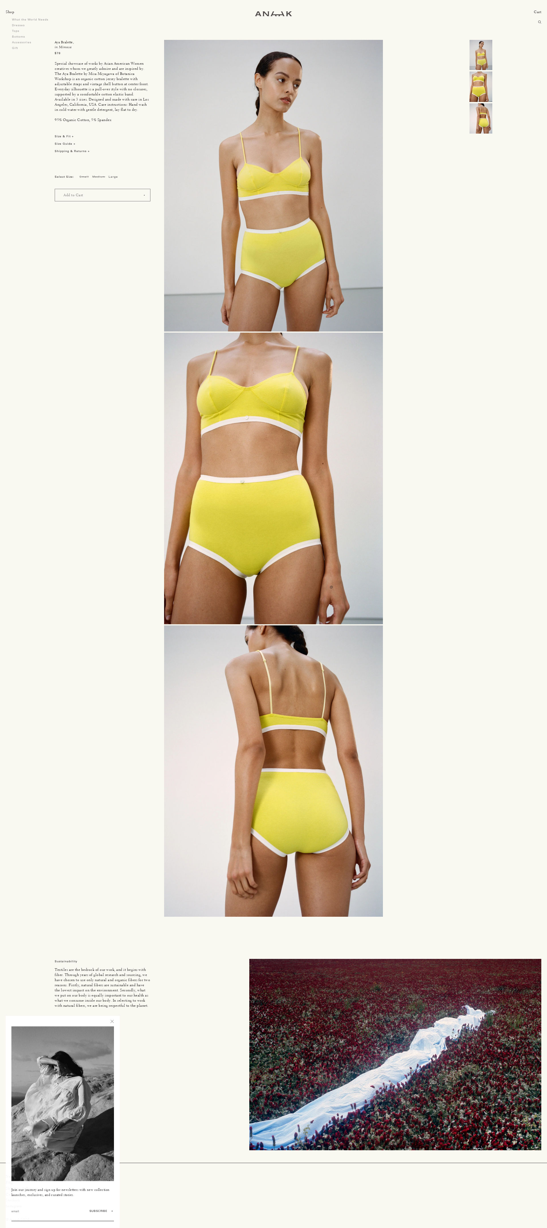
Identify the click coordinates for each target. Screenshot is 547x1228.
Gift (15, 48)
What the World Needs (30, 19)
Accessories (21, 42)
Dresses (18, 25)
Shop (10, 11)
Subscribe (98, 1211)
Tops (15, 31)
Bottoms (18, 36)
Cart (537, 11)
